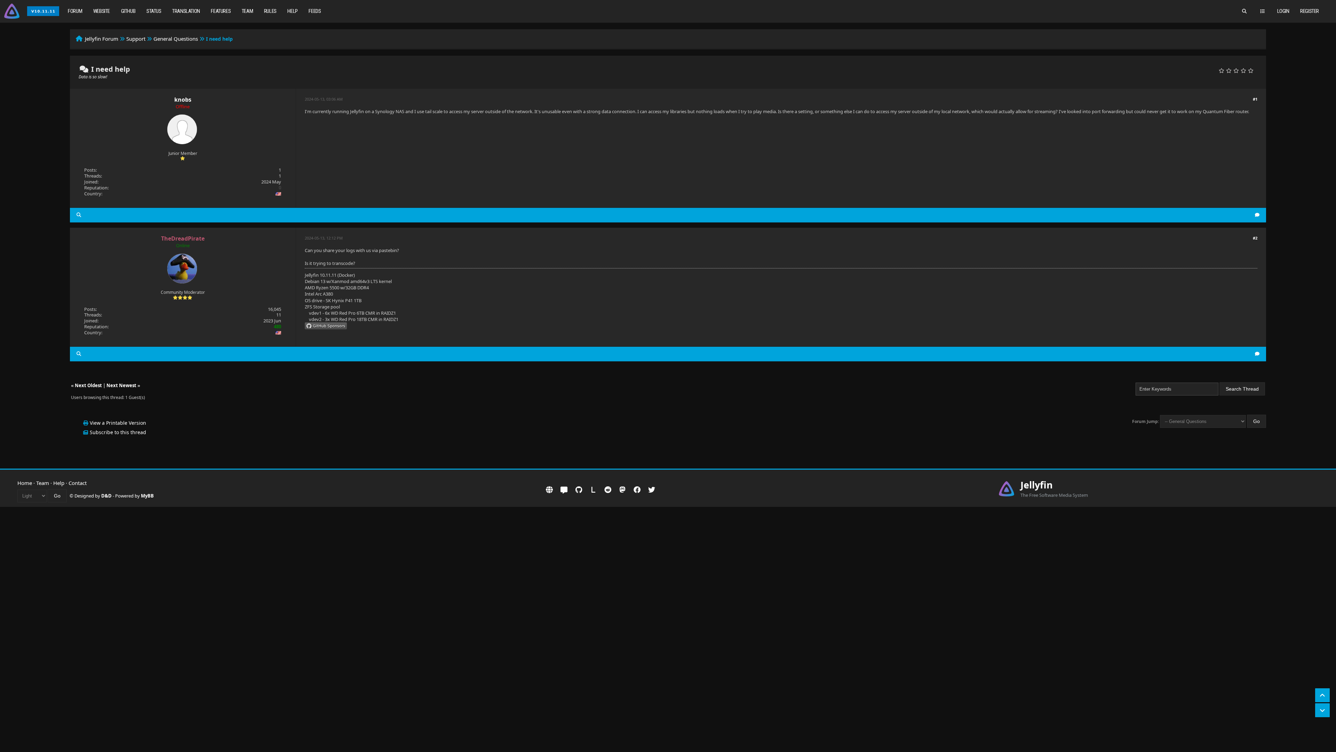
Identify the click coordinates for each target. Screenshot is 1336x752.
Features (221, 11)
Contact (78, 482)
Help (292, 11)
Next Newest (121, 385)
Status (153, 11)
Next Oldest (88, 385)
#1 (1255, 99)
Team (247, 11)
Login (1283, 11)
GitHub (128, 11)
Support (135, 38)
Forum (75, 11)
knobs (182, 99)
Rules (270, 11)
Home (24, 482)
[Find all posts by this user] (79, 215)
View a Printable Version (118, 423)
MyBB (147, 496)
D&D (106, 496)
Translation (186, 11)
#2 (1255, 238)
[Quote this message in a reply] (1257, 215)
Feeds (315, 11)
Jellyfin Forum (101, 38)
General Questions (175, 38)
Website (101, 11)
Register (1309, 11)
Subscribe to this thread (118, 432)
